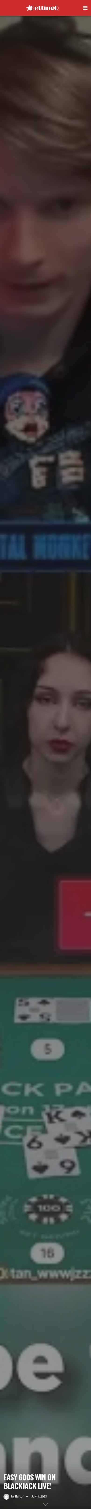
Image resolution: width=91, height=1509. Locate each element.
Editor (19, 1496)
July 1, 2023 (39, 1496)
